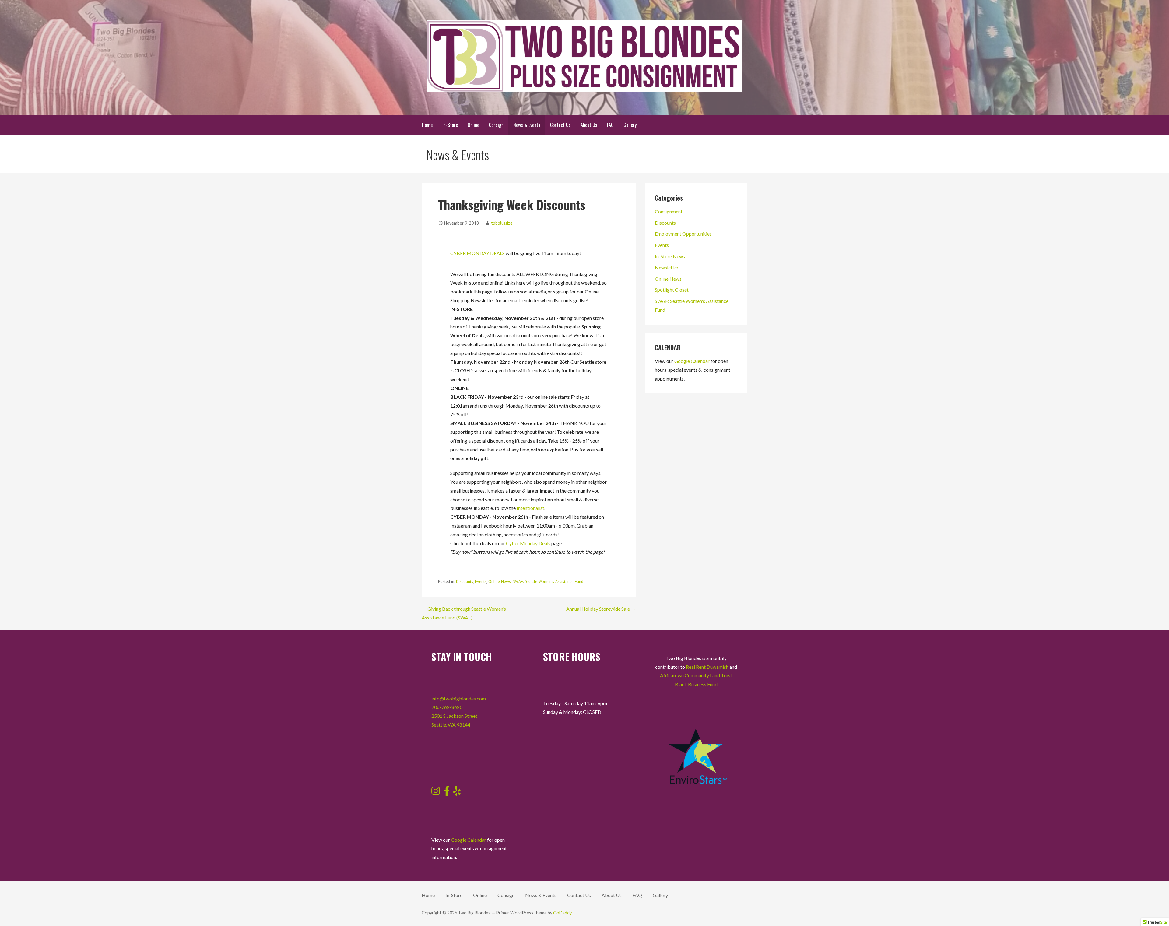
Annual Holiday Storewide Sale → (601, 609)
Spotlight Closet (672, 290)
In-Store (450, 124)
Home (427, 124)
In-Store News (670, 256)
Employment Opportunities (683, 234)
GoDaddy (562, 912)
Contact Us (560, 124)
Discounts (464, 581)
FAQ (610, 124)
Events (480, 581)
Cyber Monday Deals (528, 543)
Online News (499, 581)
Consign (496, 124)
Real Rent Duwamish (707, 667)
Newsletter (667, 267)
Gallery (630, 124)
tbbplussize (502, 223)
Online (473, 124)
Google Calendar (692, 361)
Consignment (669, 211)
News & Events (526, 124)
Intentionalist (530, 508)
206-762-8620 (446, 707)
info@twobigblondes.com (458, 698)
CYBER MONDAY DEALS (477, 253)
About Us (589, 124)
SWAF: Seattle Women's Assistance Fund (548, 581)
